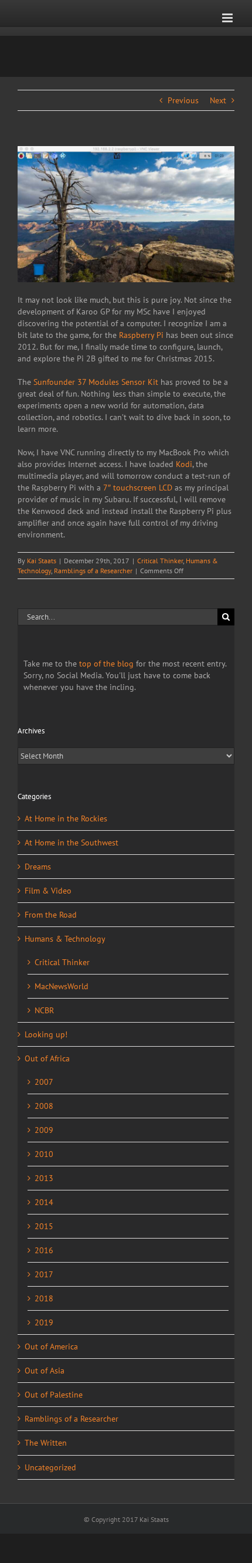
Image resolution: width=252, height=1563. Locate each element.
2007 (44, 1082)
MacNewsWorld (61, 986)
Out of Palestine (54, 1394)
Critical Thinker (160, 560)
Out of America (51, 1346)
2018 (44, 1298)
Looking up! (46, 1034)
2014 (44, 1202)
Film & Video (48, 890)
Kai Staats (41, 560)
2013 (44, 1178)
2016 (44, 1250)
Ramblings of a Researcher (93, 570)
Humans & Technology (65, 938)
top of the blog (106, 663)
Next (218, 100)
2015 (44, 1226)
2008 (44, 1106)
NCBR (44, 1010)
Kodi (184, 464)
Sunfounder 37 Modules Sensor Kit (95, 382)
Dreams (38, 866)
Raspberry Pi (141, 335)
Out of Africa (47, 1058)
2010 (44, 1154)
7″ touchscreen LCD (137, 487)
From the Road (51, 914)
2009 (44, 1130)
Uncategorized (50, 1467)
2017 (44, 1274)
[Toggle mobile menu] (228, 18)
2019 (44, 1322)
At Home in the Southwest (71, 842)
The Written (46, 1442)
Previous (183, 100)
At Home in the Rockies (66, 818)
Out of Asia (44, 1370)
